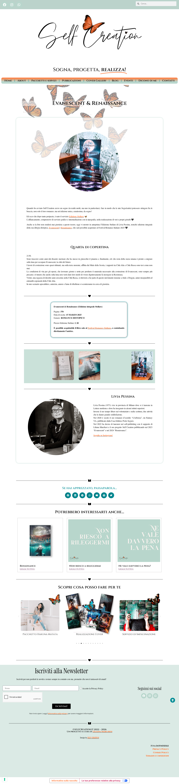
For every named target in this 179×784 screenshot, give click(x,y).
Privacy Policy (161, 749)
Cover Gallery (96, 80)
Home (8, 80)
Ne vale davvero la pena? (134, 566)
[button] (68, 495)
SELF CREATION (93, 737)
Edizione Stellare (76, 216)
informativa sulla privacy (57, 714)
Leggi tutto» (27, 568)
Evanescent (54, 227)
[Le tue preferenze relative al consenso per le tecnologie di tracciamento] (4, 779)
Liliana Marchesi (102, 731)
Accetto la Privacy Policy (92, 688)
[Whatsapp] (19, 4)
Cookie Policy (161, 752)
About (21, 80)
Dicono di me (148, 80)
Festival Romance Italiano (99, 327)
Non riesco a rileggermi (85, 566)
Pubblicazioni (71, 80)
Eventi (128, 80)
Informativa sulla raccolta (64, 780)
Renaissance (66, 227)
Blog (115, 80)
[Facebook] (4, 4)
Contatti (168, 80)
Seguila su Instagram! (103, 435)
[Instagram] (12, 4)
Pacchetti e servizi (43, 80)
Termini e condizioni (157, 755)
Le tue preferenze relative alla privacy (101, 780)
